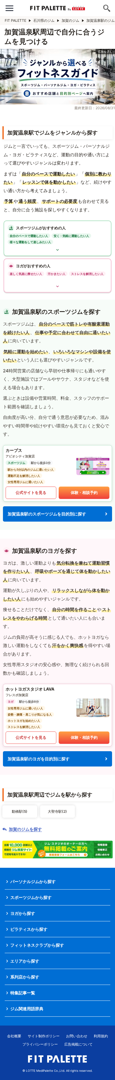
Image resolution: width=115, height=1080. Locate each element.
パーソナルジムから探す (33, 881)
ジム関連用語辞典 (26, 1008)
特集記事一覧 (22, 992)
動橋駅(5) (19, 811)
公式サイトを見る (31, 492)
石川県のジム (44, 20)
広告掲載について (78, 1044)
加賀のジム (70, 20)
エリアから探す (24, 960)
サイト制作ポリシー (44, 1036)
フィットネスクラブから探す (37, 945)
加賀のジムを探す (25, 829)
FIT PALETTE (15, 20)
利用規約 (101, 1036)
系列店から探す (24, 976)
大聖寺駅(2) (57, 811)
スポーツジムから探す (31, 897)
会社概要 (14, 1036)
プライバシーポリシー (40, 1044)
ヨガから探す (22, 913)
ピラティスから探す (28, 929)
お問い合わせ (76, 1036)
